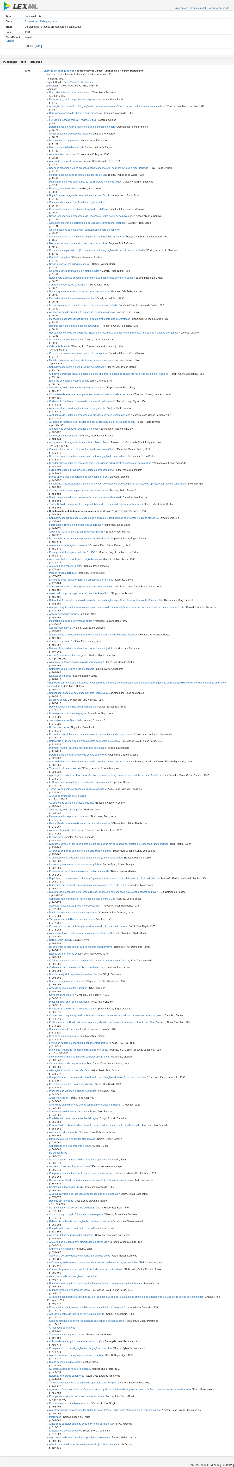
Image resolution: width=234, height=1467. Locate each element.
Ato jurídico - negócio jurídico (65, 161)
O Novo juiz (55, 837)
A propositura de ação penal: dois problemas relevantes (79, 1437)
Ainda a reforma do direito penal (66, 830)
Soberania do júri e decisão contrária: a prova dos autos (79, 1255)
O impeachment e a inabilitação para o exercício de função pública (85, 1173)
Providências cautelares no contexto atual (71, 1008)
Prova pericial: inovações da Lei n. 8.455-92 (73, 552)
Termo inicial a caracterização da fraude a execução (77, 789)
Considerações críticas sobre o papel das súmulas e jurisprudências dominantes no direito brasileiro (103, 517)
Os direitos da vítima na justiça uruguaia (71, 802)
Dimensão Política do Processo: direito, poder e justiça (78, 1049)
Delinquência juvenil (60, 940)
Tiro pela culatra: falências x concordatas (71, 919)
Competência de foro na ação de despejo (71, 668)
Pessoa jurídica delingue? (63, 572)
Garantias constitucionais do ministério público (74, 270)
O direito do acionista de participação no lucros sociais (78, 490)
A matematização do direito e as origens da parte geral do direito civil (86, 236)
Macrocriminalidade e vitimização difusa (70, 620)
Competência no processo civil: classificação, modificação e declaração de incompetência (97, 1077)
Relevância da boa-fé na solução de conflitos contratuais (79, 1221)
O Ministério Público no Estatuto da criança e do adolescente (82, 401)
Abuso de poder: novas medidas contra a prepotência (78, 1159)
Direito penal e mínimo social (65, 1362)
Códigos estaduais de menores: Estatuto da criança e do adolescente (87, 1320)
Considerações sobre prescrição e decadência (74, 1228)
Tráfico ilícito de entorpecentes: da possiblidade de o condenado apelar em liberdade (95, 504)
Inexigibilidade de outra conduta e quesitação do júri (77, 174)
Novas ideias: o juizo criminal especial (69, 264)
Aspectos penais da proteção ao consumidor (73, 1276)
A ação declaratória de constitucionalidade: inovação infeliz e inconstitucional (90, 761)
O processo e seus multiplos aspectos (69, 1403)
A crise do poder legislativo (63, 1132)
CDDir (10, 40)
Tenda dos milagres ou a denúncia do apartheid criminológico (82, 1382)
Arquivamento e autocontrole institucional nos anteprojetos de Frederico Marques (93, 634)
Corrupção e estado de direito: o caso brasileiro (75, 113)
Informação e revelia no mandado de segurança (75, 524)
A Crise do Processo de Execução (67, 795)
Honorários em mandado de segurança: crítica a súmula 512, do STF (87, 885)
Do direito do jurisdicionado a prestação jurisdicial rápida (79, 538)
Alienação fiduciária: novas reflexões (69, 1070)
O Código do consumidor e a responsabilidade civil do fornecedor (84, 960)
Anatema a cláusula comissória (66, 339)
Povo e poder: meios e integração (67, 713)
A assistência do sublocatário (65, 1430)
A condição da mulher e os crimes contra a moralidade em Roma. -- (86, 1104)
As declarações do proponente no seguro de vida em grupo (81, 312)
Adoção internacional (60, 627)
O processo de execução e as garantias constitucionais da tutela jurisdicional (90, 394)
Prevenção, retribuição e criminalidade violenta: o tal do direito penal (86, 1307)
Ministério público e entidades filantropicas (72, 1139)
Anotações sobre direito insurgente (68, 655)
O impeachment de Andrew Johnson (69, 1289)
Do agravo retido (58, 1152)
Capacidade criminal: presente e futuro (70, 1145)
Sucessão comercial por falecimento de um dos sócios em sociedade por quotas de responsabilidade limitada (108, 843)
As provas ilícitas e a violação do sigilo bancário (75, 559)
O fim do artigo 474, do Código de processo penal (76, 1214)
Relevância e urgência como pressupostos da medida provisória (84, 741)
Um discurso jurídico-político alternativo (70, 974)
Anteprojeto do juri (59, 1097)
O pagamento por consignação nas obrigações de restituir (80, 1348)
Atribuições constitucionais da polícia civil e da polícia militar (81, 1423)
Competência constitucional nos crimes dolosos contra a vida (82, 898)
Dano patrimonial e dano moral (66, 147)
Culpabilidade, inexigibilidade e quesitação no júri (75, 1341)
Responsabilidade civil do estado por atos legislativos (78, 692)
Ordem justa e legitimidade (63, 435)
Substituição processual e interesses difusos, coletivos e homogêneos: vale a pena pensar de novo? (103, 891)
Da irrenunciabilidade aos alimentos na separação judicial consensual (87, 1180)
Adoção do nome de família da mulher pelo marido (76, 1314)
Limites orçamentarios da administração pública (75, 864)
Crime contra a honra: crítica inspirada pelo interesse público (82, 449)
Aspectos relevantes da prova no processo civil (74, 905)
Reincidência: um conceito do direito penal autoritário (78, 243)
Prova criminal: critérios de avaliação (69, 1001)
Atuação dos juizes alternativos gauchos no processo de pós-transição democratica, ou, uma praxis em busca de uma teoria (116, 607)
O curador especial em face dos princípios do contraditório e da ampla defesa (91, 734)
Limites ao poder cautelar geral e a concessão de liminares (81, 579)
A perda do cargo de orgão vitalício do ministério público (79, 593)
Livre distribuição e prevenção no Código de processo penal (81, 469)
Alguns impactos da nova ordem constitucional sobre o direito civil (84, 229)
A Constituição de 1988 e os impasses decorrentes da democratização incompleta (93, 1262)
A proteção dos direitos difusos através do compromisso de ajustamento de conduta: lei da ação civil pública (108, 775)
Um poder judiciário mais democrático (69, 92)
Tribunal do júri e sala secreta (65, 768)
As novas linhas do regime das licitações (71, 1235)
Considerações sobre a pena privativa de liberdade (76, 367)
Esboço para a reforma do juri (65, 953)
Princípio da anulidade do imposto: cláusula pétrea (76, 1396)
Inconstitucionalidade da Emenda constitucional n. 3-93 (79, 1056)
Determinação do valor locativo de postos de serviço (77, 754)
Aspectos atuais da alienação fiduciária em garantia (77, 408)
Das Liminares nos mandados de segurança (73, 912)
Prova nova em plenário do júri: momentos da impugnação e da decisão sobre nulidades (97, 250)
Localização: (52, 85)
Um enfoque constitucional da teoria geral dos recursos (79, 291)
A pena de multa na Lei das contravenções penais (76, 531)
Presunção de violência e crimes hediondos (72, 1090)
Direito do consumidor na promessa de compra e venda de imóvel (85, 497)
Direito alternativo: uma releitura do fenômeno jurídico (78, 476)
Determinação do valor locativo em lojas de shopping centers (82, 126)
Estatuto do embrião (60, 675)
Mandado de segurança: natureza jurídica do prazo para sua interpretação (89, 318)
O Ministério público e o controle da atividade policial (77, 967)
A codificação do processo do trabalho (70, 133)
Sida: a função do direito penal (65, 809)
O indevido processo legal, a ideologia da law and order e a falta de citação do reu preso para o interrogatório (108, 373)
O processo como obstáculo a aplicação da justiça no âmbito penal (85, 857)
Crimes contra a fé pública (63, 1029)
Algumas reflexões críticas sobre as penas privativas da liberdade (84, 933)
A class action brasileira (62, 154)
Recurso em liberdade (61, 1200)
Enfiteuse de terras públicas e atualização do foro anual (79, 782)
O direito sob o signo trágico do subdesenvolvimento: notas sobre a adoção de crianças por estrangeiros (106, 1015)
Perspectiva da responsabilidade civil (69, 816)
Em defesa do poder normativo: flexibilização (73, 1118)
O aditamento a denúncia (63, 1036)
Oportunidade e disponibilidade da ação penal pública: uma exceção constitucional (94, 1125)
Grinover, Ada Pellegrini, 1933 (41, 21)
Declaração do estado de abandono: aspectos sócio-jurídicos (82, 648)
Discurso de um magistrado (64, 140)
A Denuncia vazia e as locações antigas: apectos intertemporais (83, 1193)
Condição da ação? (59, 257)
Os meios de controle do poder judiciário (71, 1084)
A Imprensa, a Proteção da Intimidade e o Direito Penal (79, 442)
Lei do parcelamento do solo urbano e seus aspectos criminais (83, 305)
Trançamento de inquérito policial (67, 1334)
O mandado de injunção (62, 1327)
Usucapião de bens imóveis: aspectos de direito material (79, 823)
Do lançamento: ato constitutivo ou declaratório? (75, 1207)
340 (38, 46)
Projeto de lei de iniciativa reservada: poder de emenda (79, 871)
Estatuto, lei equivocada (62, 188)
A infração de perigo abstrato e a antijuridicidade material (80, 850)
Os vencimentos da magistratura (66, 1063)
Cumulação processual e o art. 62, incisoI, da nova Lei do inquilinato (86, 1269)
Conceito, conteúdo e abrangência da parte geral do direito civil (83, 586)
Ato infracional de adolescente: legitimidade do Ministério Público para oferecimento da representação (104, 1410)
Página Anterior (181, 8)
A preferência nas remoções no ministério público (76, 1355)
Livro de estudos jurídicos (59, 70)
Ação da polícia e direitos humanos (68, 988)
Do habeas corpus (59, 727)
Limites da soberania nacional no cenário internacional (78, 1042)
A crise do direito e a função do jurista (69, 1166)
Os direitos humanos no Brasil (65, 1187)
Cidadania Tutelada (59, 346)
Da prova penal (57, 699)
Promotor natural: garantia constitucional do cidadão (77, 747)
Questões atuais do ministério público (69, 1368)
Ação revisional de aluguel (63, 614)
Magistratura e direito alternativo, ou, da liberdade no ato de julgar (85, 181)
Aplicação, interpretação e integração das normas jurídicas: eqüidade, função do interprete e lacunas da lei (107, 106)
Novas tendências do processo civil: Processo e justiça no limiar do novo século (92, 216)
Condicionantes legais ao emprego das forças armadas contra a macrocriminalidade (95, 1283)
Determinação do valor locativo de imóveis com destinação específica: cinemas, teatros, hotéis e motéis (105, 600)
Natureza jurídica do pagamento (66, 1375)
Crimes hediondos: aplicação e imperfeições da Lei (76, 202)
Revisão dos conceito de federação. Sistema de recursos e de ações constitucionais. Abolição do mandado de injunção (113, 332)
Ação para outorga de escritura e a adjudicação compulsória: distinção (87, 222)
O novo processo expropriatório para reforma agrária (78, 353)
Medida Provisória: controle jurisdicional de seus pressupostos (83, 360)
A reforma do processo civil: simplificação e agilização (78, 1241)
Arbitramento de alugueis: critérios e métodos (73, 428)
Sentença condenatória (61, 994)
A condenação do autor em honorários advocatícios (77, 387)
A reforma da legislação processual (68, 545)
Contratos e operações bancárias (67, 284)
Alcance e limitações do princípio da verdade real (75, 662)
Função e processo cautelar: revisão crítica (72, 119)
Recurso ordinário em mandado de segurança (74, 325)
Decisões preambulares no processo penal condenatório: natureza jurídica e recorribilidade (98, 168)
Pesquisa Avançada (218, 8)
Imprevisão (55, 1416)
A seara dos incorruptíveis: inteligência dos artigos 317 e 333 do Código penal (91, 421)
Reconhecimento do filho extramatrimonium (72, 706)
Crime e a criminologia (61, 1248)
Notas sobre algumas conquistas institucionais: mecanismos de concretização (91, 277)
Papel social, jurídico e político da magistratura (74, 99)
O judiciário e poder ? (60, 641)
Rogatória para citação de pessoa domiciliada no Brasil (79, 195)
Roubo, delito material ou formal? (67, 981)
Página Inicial (198, 8)
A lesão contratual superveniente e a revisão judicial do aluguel (83, 1444)
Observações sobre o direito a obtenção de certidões (78, 209)
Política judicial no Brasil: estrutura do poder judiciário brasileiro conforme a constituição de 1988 (101, 1022)
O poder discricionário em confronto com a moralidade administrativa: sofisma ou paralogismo (100, 463)
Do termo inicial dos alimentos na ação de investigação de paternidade (87, 456)
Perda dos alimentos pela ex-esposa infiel (71, 298)
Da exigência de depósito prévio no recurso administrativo (80, 946)
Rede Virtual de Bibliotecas (78, 82)
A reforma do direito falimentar (65, 566)
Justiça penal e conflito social (65, 720)
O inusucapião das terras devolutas (68, 1111)
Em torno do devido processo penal (68, 380)
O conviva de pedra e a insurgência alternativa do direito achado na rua (88, 926)
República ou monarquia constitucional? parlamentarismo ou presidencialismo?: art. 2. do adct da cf (103, 878)
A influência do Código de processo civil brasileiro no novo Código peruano (89, 415)
